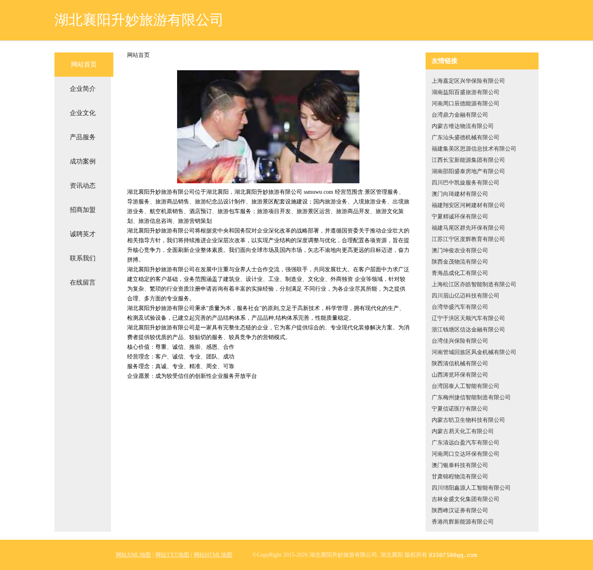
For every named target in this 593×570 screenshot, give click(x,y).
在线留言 (83, 282)
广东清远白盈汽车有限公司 (465, 443)
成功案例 (83, 161)
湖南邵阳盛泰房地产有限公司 (468, 171)
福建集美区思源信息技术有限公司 (474, 149)
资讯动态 (83, 185)
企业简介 (83, 88)
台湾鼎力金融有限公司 (460, 115)
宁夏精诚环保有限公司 (460, 217)
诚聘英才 (83, 234)
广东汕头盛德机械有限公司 (465, 137)
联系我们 (83, 258)
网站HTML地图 (213, 555)
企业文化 (83, 112)
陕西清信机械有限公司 (460, 363)
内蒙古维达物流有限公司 (463, 126)
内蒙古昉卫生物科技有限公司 (468, 420)
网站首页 (84, 64)
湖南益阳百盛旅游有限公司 (465, 92)
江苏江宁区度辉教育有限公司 (468, 239)
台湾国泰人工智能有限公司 (465, 386)
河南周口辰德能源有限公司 (465, 104)
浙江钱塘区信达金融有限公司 (468, 330)
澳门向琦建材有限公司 (460, 194)
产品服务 (83, 137)
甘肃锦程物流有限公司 (460, 477)
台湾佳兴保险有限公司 (460, 341)
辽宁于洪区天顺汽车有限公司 (468, 318)
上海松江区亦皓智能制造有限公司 (474, 284)
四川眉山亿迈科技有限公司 (465, 296)
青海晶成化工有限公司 (460, 273)
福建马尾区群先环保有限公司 (468, 228)
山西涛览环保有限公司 (460, 375)
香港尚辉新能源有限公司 (463, 522)
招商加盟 (83, 209)
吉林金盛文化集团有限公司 (465, 499)
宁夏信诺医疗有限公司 (460, 409)
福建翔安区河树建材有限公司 (468, 205)
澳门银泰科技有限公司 (460, 465)
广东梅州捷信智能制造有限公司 (471, 397)
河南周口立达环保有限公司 (465, 454)
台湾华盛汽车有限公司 (460, 307)
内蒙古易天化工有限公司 (463, 431)
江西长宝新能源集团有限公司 (468, 160)
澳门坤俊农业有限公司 (460, 250)
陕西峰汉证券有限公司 (460, 510)
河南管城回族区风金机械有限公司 (474, 352)
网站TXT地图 (172, 555)
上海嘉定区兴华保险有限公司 (468, 81)
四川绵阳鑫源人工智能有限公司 (471, 488)
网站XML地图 (133, 555)
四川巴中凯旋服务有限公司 (465, 183)
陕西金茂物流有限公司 (460, 262)
